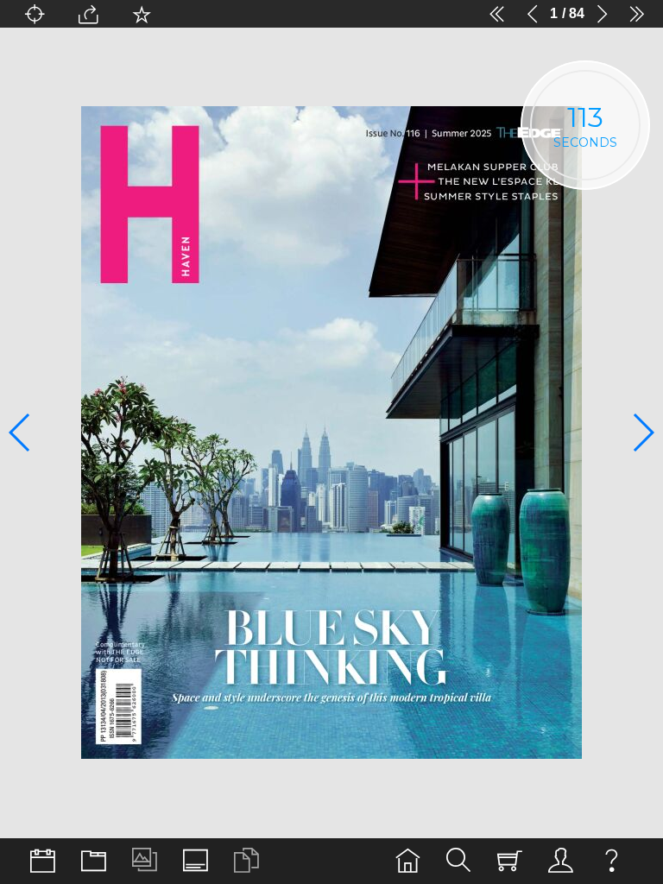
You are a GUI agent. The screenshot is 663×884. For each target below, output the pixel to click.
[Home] (408, 861)
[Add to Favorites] (141, 14)
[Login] (561, 861)
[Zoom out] (195, 14)
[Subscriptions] (510, 861)
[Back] (532, 14)
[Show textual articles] (246, 861)
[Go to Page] (34, 14)
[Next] (602, 14)
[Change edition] (43, 861)
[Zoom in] (390, 14)
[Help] (611, 861)
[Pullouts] (94, 861)
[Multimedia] (144, 861)
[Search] (459, 861)
